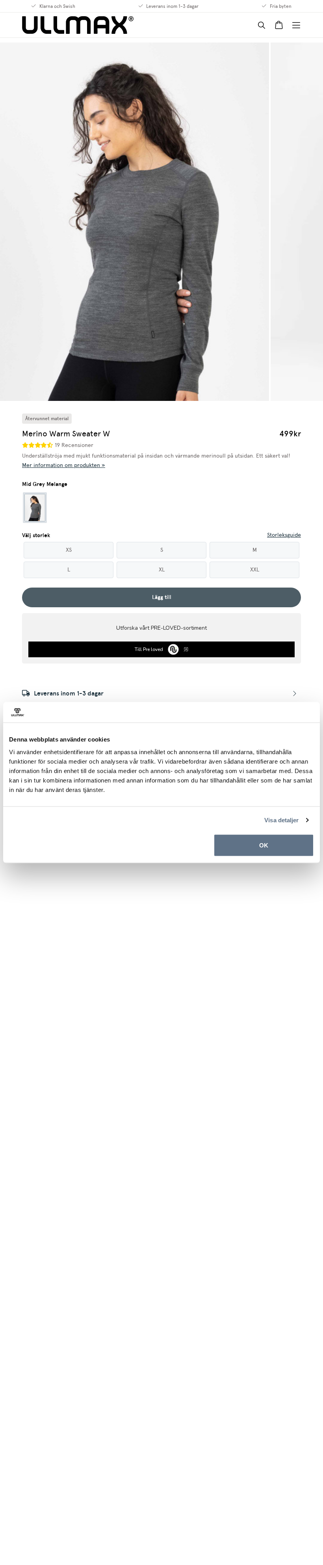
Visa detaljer (281, 820)
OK (263, 845)
